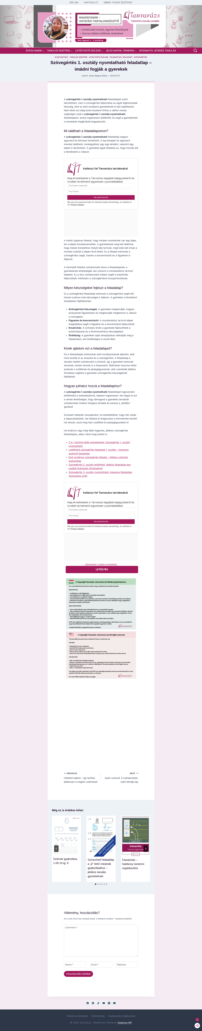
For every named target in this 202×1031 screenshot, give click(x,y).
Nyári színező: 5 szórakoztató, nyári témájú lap (121, 777)
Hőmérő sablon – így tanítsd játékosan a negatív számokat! (81, 777)
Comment (71, 927)
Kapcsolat (91, 2)
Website (121, 964)
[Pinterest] (93, 1003)
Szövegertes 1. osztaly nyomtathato (101, 564)
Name (69, 964)
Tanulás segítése (78, 57)
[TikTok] (98, 1003)
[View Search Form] (195, 51)
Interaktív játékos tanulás (157, 50)
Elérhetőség (98, 1016)
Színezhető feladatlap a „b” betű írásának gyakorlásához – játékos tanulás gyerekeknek (101, 868)
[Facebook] (87, 1003)
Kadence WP (125, 1022)
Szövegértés (140, 57)
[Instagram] (109, 1003)
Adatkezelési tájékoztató (121, 1016)
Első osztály (61, 57)
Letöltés (102, 569)
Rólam (74, 2)
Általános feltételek (77, 1016)
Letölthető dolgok (98, 57)
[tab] (95, 884)
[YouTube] (103, 1003)
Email (95, 964)
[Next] (145, 848)
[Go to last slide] (56, 848)
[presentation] (66, 836)
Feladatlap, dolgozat (121, 57)
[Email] (114, 1003)
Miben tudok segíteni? (118, 2)
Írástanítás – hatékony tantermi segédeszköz (133, 864)
